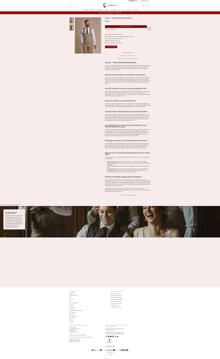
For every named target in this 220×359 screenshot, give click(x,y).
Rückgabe (71, 306)
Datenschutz (71, 304)
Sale (123, 10)
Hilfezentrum (72, 314)
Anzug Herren (72, 293)
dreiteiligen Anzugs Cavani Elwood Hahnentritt (132, 129)
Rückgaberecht (72, 308)
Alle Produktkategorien (73, 316)
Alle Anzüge (85, 10)
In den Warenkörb (125, 26)
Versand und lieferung (73, 302)
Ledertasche (100, 10)
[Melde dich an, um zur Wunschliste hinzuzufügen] (149, 28)
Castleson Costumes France (116, 301)
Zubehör (106, 10)
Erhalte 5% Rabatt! (111, 46)
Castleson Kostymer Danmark (116, 299)
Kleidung (92, 10)
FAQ (70, 301)
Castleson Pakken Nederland (116, 295)
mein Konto (129, 10)
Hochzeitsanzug (72, 291)
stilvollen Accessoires (127, 190)
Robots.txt (71, 321)
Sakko (129, 131)
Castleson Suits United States (116, 303)
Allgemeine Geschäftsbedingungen (76, 310)
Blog (70, 297)
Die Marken (113, 10)
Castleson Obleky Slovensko (116, 307)
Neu (119, 10)
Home (1, 204)
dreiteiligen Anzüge (109, 190)
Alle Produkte (72, 318)
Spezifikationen (128, 52)
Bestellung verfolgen (73, 295)
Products (4, 204)
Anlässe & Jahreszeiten (127, 55)
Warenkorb (71, 299)
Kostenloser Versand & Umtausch (127, 58)
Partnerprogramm (72, 312)
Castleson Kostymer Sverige (116, 297)
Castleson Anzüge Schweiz (116, 293)
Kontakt (135, 10)
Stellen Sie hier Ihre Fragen (128, 195)
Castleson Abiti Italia (115, 305)
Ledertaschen (117, 190)
